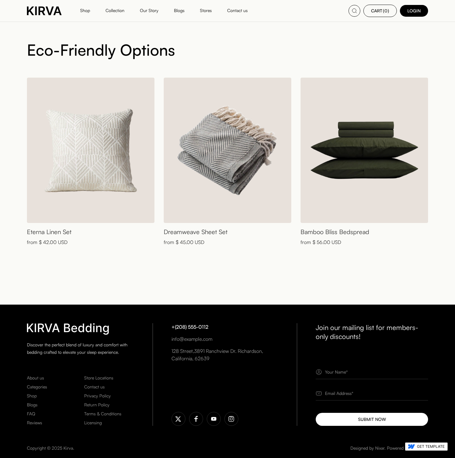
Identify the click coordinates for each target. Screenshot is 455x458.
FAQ (31, 413)
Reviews (34, 422)
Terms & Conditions (102, 413)
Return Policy (97, 404)
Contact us (94, 386)
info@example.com (191, 339)
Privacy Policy (97, 395)
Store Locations (98, 377)
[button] (380, 11)
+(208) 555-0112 (189, 327)
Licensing (93, 422)
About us (35, 377)
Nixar (379, 448)
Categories (37, 386)
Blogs (32, 404)
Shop (32, 395)
